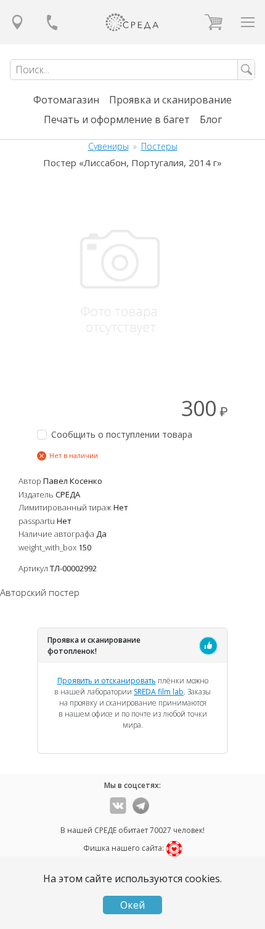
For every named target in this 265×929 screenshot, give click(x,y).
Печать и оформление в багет (117, 119)
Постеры (159, 146)
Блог (211, 119)
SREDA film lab (159, 691)
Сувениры (108, 146)
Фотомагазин (66, 100)
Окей (132, 905)
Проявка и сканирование (170, 100)
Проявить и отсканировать (106, 680)
